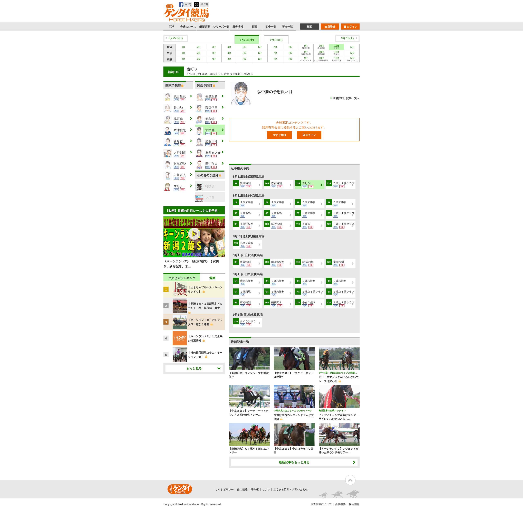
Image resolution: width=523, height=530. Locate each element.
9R (306, 46)
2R (198, 47)
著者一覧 (287, 26)
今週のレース (188, 26)
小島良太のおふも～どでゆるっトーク (293, 410)
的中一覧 (271, 26)
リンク (266, 489)
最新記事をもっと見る (294, 462)
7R (275, 47)
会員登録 (330, 26)
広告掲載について (321, 504)
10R (321, 46)
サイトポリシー (224, 489)
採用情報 (354, 504)
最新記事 (204, 26)
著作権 (255, 489)
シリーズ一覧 (221, 26)
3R (214, 47)
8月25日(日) (176, 38)
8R (290, 47)
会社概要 (340, 504)
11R (336, 46)
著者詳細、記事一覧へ (346, 98)
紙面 (309, 26)
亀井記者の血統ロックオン (332, 410)
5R (244, 47)
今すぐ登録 (279, 134)
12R (352, 47)
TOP (171, 26)
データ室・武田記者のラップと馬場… (338, 372)
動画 (254, 26)
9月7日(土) (347, 38)
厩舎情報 (237, 26)
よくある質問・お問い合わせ (290, 489)
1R (183, 47)
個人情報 (242, 489)
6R (260, 47)
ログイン (352, 26)
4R (229, 47)
